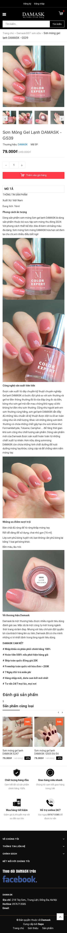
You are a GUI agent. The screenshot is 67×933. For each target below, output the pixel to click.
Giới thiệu (33, 928)
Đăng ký (27, 4)
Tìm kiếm (57, 24)
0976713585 (53, 814)
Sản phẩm (47, 928)
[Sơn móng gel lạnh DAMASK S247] (18, 731)
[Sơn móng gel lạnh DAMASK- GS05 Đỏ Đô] (49, 731)
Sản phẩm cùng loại (18, 706)
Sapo (41, 924)
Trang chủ (18, 928)
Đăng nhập (39, 4)
